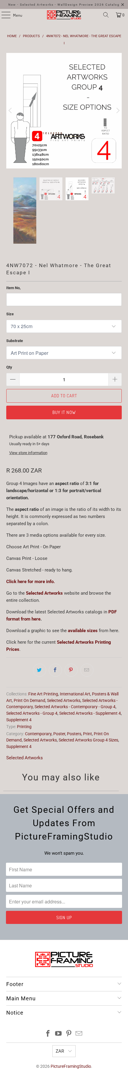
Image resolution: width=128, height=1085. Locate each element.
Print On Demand (29, 666)
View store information (28, 419)
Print (87, 699)
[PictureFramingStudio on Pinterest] (69, 1000)
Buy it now (64, 378)
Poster (59, 699)
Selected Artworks (44, 559)
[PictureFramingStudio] (64, 15)
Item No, (13, 254)
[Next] (117, 94)
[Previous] (10, 94)
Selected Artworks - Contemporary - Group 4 (75, 673)
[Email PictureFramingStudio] (79, 1000)
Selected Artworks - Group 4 (31, 679)
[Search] (106, 15)
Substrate (14, 307)
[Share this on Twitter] (39, 636)
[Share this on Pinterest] (71, 636)
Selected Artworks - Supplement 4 (90, 679)
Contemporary (38, 699)
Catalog (112, 4)
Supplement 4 (19, 686)
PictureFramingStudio (71, 1032)
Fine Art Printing (43, 660)
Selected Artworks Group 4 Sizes (88, 706)
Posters (74, 699)
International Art (75, 660)
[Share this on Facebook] (55, 636)
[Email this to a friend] (86, 636)
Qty (9, 333)
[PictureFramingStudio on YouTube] (58, 1000)
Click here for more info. (30, 547)
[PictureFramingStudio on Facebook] (48, 1000)
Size (10, 280)
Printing (24, 692)
